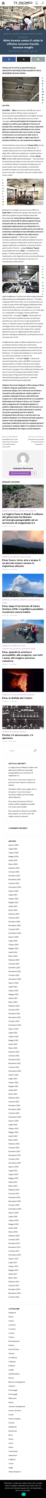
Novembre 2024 (14, 925)
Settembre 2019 (14, 1163)
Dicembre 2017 (14, 1243)
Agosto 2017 (13, 1259)
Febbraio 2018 (13, 1236)
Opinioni (23, 732)
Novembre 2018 (14, 1201)
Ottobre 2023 (13, 975)
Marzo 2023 (12, 1002)
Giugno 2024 (13, 944)
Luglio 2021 (12, 1079)
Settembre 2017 (14, 1255)
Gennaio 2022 (13, 1056)
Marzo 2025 (12, 910)
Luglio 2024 (12, 941)
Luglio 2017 (12, 1262)
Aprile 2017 (12, 1274)
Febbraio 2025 (13, 914)
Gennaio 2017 (13, 1285)
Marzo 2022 (12, 1048)
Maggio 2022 (13, 1040)
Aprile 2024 (12, 952)
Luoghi (22, 557)
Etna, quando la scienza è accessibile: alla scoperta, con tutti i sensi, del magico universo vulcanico (22, 656)
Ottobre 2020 (13, 1113)
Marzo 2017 (12, 1278)
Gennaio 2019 (13, 1193)
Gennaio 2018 (13, 1239)
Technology (23, 37)
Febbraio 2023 (13, 1006)
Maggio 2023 (13, 994)
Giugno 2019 (13, 1174)
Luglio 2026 (12, 849)
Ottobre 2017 (13, 1251)
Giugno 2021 (13, 1082)
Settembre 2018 (14, 1209)
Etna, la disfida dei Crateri (17, 698)
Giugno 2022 (13, 1036)
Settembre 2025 (14, 887)
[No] (43, 1489)
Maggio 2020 (13, 1132)
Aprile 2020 (12, 1136)
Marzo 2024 (12, 956)
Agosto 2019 (13, 1167)
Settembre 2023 (14, 979)
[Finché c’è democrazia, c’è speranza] (23, 717)
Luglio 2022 (12, 1033)
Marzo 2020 (12, 1140)
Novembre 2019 (14, 1155)
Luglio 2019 (12, 1170)
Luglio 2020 (12, 1125)
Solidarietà (25, 649)
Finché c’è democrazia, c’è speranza (17, 736)
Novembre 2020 (14, 1109)
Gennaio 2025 (13, 918)
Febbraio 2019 (13, 1190)
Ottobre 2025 (13, 883)
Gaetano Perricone (14, 51)
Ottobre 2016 (13, 1297)
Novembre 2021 (14, 1063)
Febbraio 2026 (13, 868)
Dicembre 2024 (14, 921)
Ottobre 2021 (13, 1067)
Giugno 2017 (13, 1266)
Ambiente (7, 34)
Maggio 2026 (13, 856)
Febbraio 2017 (13, 1282)
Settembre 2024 (14, 933)
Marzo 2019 (12, 1186)
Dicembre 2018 (14, 1197)
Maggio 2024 (13, 948)
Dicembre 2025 (14, 876)
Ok (24, 1494)
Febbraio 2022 (13, 1052)
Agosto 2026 (13, 845)
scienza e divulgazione (27, 511)
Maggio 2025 (13, 902)
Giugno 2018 (13, 1220)
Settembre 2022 (14, 1025)
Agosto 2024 (13, 937)
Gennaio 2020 (13, 1147)
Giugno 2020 (13, 1128)
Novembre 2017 (14, 1247)
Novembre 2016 (14, 1293)
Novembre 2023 (14, 971)
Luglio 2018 (12, 1216)
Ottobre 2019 (13, 1159)
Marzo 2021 (12, 1094)
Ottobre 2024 (13, 929)
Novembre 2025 (14, 879)
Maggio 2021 (13, 1086)
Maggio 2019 (13, 1178)
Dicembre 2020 (14, 1105)
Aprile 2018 (12, 1228)
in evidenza (14, 557)
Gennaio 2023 (13, 1010)
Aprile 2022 (12, 1044)
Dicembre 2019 (14, 1151)
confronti (16, 34)
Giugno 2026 (13, 853)
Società (39, 34)
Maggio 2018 (13, 1224)
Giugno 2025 (13, 899)
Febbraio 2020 (13, 1144)
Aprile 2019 (12, 1182)
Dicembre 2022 (14, 1013)
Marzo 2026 (12, 864)
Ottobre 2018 (13, 1205)
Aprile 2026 (12, 860)
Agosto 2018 (13, 1213)
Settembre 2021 (14, 1071)
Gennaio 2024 (13, 964)
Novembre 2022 (14, 1017)
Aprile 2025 (12, 906)
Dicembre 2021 (14, 1059)
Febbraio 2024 (13, 960)
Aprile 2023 (12, 998)
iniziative (32, 34)
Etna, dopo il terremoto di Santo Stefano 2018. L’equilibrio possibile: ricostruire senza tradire (23, 609)
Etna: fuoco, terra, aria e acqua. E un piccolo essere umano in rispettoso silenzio (21, 563)
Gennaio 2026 (13, 872)
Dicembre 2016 (14, 1289)
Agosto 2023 (13, 983)
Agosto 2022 (13, 1029)
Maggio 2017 (13, 1270)
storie (28, 557)
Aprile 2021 (12, 1090)
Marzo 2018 (12, 1232)
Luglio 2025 (12, 895)
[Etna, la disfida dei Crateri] (23, 680)
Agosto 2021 (13, 1075)
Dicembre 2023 (14, 967)
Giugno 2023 (13, 990)
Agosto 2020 (13, 1121)
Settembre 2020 (14, 1117)
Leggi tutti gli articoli (20, 473)
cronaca (24, 34)
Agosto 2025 (13, 891)
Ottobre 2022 (13, 1021)
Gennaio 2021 (13, 1102)
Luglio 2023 (12, 987)
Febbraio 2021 (13, 1098)
